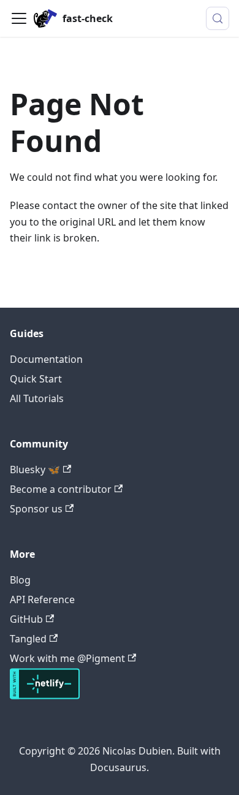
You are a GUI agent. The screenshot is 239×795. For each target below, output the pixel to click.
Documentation (46, 359)
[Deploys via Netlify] (45, 695)
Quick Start (36, 379)
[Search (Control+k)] (217, 18)
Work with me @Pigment (67, 658)
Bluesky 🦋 (35, 469)
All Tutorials (37, 398)
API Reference (42, 599)
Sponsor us (36, 508)
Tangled (28, 638)
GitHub (26, 619)
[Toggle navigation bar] (19, 18)
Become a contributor (61, 489)
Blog (20, 580)
